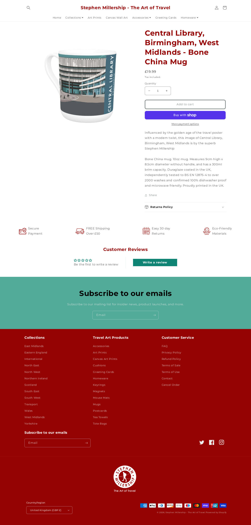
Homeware (100, 378)
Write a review (155, 262)
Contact (167, 378)
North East (31, 365)
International (33, 359)
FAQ (165, 346)
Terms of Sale (171, 365)
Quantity (150, 83)
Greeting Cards (103, 372)
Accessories (101, 346)
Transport (31, 404)
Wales (28, 410)
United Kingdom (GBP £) (45, 510)
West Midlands (34, 417)
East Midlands (34, 346)
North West (32, 372)
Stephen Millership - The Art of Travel (185, 512)
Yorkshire (30, 423)
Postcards (100, 410)
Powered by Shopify (216, 512)
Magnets (99, 391)
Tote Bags (100, 423)
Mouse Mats (101, 397)
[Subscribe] (154, 315)
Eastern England (35, 352)
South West (32, 397)
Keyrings (99, 384)
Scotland (30, 384)
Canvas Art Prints (105, 359)
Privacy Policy (171, 352)
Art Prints (100, 352)
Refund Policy (171, 359)
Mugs (97, 404)
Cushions (99, 365)
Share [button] (153, 195)
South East (32, 391)
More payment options (185, 124)
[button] (28, 8)
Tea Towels (100, 417)
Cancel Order (171, 384)
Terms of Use (171, 372)
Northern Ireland (36, 378)
